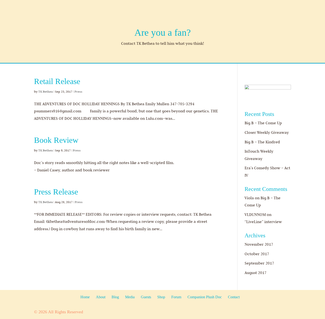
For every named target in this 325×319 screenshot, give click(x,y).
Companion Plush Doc (204, 297)
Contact (234, 297)
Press (78, 91)
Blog (115, 297)
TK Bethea (45, 91)
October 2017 (257, 253)
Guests (146, 297)
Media (130, 297)
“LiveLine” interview (263, 221)
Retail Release (57, 81)
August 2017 (255, 272)
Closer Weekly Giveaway (267, 132)
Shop (161, 297)
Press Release (56, 191)
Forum (176, 297)
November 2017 (259, 244)
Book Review (56, 140)
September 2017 (259, 263)
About (100, 297)
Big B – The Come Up (263, 122)
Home (85, 297)
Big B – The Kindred (262, 142)
